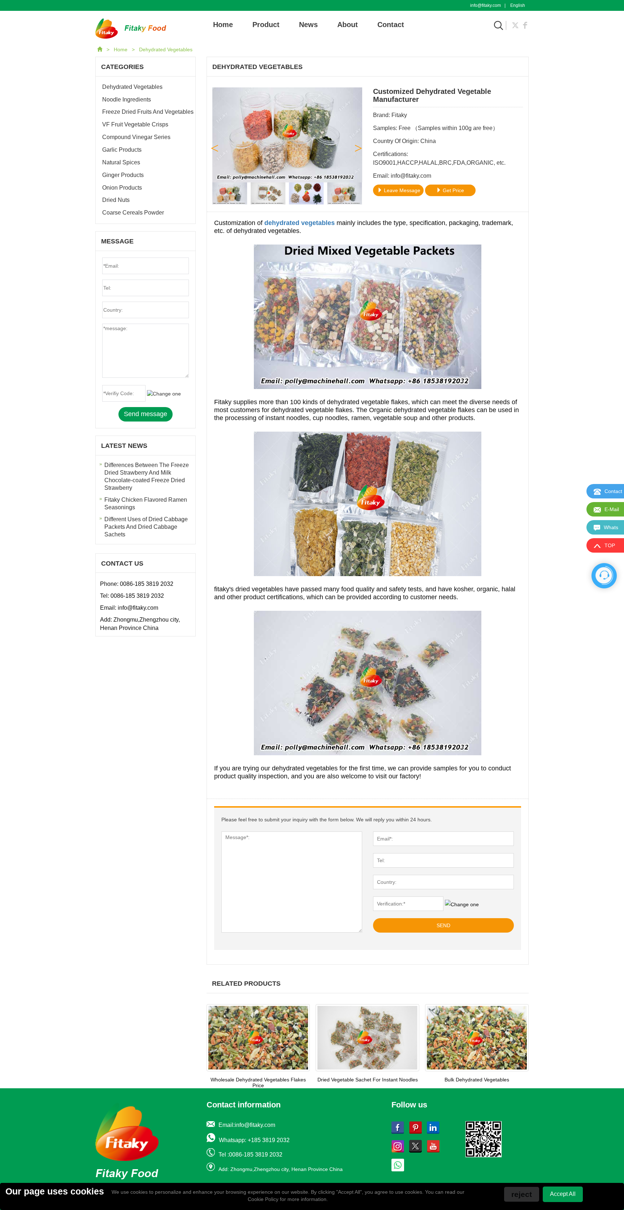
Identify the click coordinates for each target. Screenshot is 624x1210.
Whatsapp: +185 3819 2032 (254, 1140)
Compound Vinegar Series (136, 137)
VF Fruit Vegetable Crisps (135, 124)
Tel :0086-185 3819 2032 (250, 1154)
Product (266, 25)
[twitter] (515, 24)
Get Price (452, 190)
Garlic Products (122, 150)
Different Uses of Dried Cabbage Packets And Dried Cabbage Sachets (146, 526)
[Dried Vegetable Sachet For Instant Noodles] (367, 1037)
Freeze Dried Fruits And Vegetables (148, 112)
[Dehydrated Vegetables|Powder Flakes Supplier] (130, 28)
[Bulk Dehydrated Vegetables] (477, 1037)
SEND (443, 925)
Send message (145, 414)
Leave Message (401, 190)
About (347, 25)
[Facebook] (525, 24)
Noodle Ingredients (126, 99)
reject (521, 1194)
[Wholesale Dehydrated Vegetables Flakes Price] (258, 1037)
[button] (359, 146)
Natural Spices (121, 162)
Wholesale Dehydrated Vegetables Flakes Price (258, 1082)
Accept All (563, 1194)
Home (223, 25)
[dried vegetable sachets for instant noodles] (367, 683)
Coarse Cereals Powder (133, 212)
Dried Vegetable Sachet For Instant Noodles (367, 1079)
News (308, 25)
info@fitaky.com (485, 5)
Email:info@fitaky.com (246, 1125)
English (517, 5)
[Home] (100, 49)
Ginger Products (123, 175)
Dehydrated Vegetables (165, 49)
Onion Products (122, 188)
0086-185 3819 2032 (146, 584)
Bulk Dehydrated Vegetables (477, 1079)
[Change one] (462, 904)
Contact (390, 25)
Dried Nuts (116, 200)
